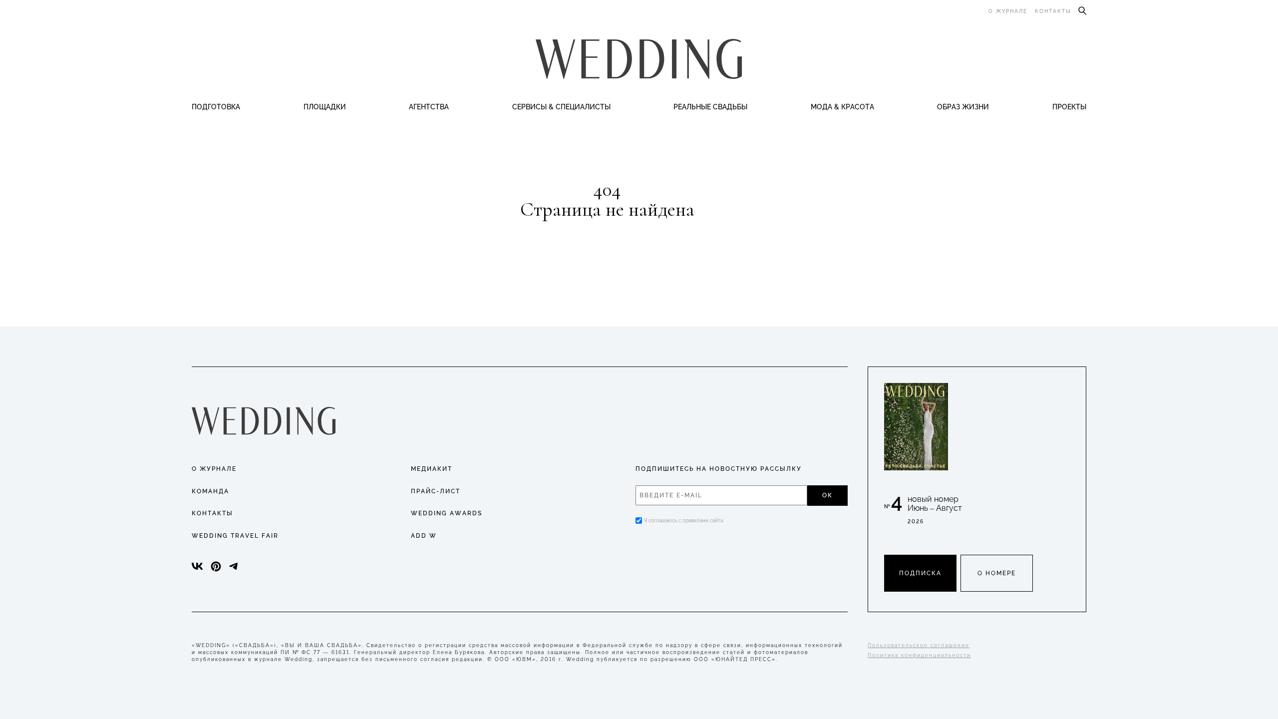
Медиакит (431, 468)
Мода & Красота (842, 107)
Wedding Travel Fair (235, 535)
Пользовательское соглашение (918, 645)
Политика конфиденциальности (919, 655)
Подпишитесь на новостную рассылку (719, 468)
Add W (424, 535)
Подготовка (216, 107)
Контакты (1053, 11)
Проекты (1069, 107)
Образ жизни (963, 107)
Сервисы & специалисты (561, 107)
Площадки (325, 107)
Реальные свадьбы (710, 107)
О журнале (1007, 11)
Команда (210, 491)
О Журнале (214, 468)
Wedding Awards (446, 513)
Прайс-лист (435, 491)
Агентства (429, 107)
